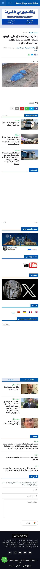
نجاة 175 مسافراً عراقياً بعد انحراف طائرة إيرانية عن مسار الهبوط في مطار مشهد (11, 140)
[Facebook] (35, 55)
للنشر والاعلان (27, 566)
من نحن (18, 566)
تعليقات (11, 379)
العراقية (25, 32)
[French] (30, 312)
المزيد (13, 312)
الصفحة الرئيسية (33, 32)
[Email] (17, 108)
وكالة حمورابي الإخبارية (27, 3)
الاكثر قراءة (29, 379)
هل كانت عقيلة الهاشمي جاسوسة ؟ (12, 422)
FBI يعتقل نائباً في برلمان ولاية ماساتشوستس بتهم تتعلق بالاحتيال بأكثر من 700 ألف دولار (20, 469)
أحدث (35, 223)
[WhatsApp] (29, 55)
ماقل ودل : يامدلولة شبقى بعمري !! (12, 388)
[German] (24, 312)
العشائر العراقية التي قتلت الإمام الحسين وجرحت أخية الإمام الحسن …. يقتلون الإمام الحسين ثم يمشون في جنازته (12, 407)
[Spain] (18, 312)
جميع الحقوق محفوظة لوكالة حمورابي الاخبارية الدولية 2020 (19, 561)
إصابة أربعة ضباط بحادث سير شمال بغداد (11, 124)
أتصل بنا (11, 566)
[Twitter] (32, 55)
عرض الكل (4, 115)
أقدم (4, 223)
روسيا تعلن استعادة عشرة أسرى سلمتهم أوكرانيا (22, 458)
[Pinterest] (22, 108)
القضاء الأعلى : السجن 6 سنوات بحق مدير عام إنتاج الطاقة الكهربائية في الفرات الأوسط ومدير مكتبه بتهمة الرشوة (11, 158)
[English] (35, 312)
